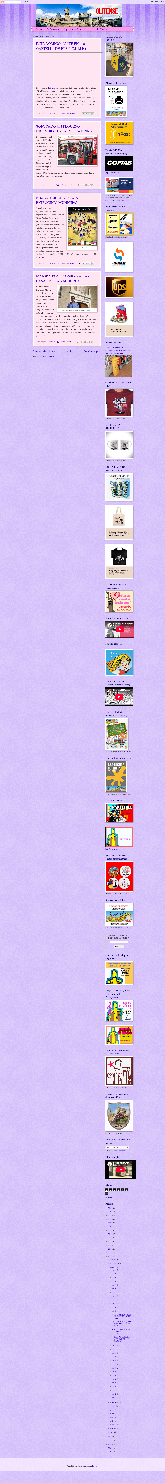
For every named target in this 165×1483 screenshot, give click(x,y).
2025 (110, 1211)
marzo (112, 1425)
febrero (112, 1428)
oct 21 (114, 1303)
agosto (112, 1406)
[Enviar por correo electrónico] (83, 113)
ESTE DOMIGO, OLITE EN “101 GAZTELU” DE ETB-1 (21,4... (122, 1316)
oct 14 (114, 1360)
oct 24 (114, 1296)
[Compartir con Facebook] (90, 113)
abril (112, 1421)
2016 (110, 1245)
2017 (110, 1241)
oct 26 (114, 1288)
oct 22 (114, 1300)
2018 (110, 1238)
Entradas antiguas (92, 351)
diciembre (113, 1259)
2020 (110, 1230)
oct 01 (114, 1397)
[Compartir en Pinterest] (92, 113)
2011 (110, 1440)
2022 (110, 1223)
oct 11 (114, 1368)
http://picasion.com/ (112, 172)
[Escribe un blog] (86, 113)
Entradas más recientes (44, 351)
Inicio (39, 29)
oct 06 (114, 1379)
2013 (110, 1256)
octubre (113, 1267)
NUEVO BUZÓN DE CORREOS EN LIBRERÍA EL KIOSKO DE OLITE (118, 350)
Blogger (94, 1466)
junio (112, 1413)
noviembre (114, 1263)
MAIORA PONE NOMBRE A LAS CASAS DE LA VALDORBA (62, 278)
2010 (110, 1444)
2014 (110, 1252)
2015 (110, 1249)
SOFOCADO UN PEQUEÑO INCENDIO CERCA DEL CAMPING (64, 128)
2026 (110, 1208)
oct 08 (114, 1375)
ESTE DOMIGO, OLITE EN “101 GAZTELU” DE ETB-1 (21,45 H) (61, 46)
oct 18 (114, 1345)
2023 (110, 1219)
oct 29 (114, 1277)
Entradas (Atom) (48, 356)
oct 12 (114, 1364)
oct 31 (114, 1270)
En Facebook (53, 29)
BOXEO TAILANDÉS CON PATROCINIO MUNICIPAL (57, 200)
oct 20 (114, 1307)
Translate (122, 1150)
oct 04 (114, 1386)
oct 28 (114, 1281)
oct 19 (114, 1311)
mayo (112, 1417)
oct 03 (114, 1390)
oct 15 (114, 1357)
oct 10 (114, 1371)
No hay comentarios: (68, 113)
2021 (110, 1226)
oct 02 (114, 1394)
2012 (110, 1437)
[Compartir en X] (88, 113)
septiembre (114, 1402)
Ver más (40, 335)
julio (112, 1410)
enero (112, 1432)
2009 (110, 1448)
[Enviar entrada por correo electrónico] (79, 113)
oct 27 (114, 1285)
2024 (110, 1215)
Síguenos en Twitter (74, 29)
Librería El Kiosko (98, 29)
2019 (110, 1234)
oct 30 (114, 1274)
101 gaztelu (53, 87)
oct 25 (114, 1292)
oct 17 (114, 1349)
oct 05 (114, 1383)
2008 (110, 1451)
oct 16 (114, 1353)
